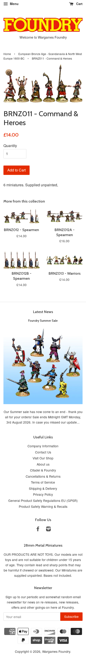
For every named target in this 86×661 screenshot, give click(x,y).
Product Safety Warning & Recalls (43, 506)
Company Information (43, 446)
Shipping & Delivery (43, 488)
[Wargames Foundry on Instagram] (48, 529)
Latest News (43, 312)
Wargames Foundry (56, 651)
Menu (14, 3)
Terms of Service (43, 482)
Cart (79, 3)
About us (43, 464)
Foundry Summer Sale (43, 320)
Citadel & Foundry (43, 470)
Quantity (10, 145)
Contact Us (43, 452)
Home (7, 54)
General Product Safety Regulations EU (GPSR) (43, 500)
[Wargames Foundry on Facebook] (37, 529)
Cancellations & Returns (43, 476)
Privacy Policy (43, 494)
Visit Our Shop (43, 458)
